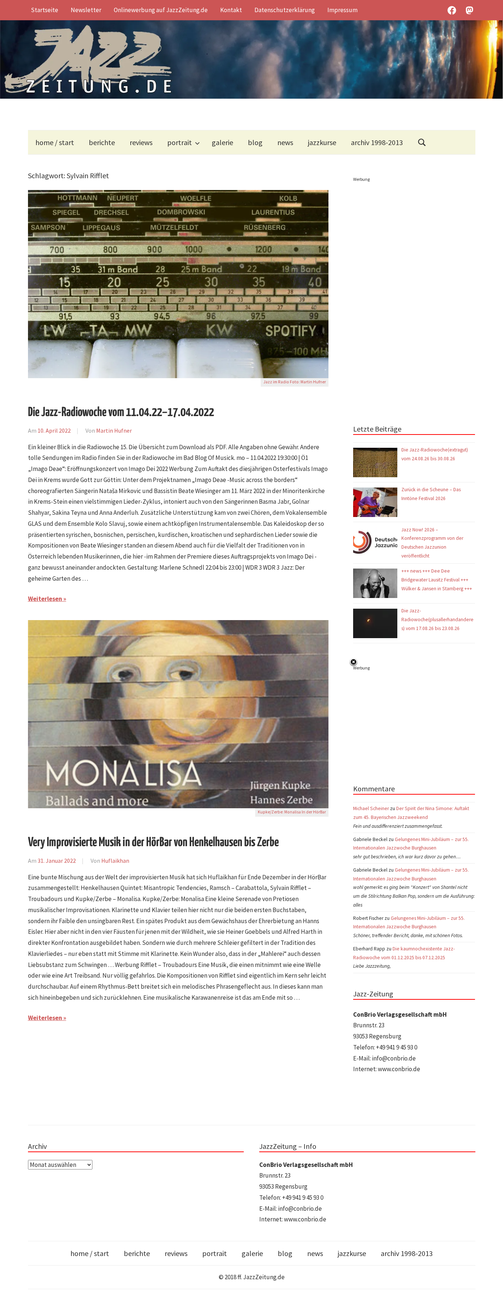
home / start (54, 142)
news (285, 142)
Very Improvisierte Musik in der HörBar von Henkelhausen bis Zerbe (153, 843)
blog (255, 142)
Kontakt (231, 10)
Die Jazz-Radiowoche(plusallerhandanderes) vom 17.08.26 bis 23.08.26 (437, 620)
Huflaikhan (115, 860)
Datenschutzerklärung (284, 10)
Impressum (342, 10)
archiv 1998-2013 (377, 142)
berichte (102, 142)
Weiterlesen (45, 599)
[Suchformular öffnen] (422, 142)
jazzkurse (322, 142)
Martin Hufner (114, 430)
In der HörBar (314, 812)
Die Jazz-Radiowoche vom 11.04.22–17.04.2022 (121, 413)
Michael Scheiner (371, 808)
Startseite (44, 10)
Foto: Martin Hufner (308, 381)
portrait (179, 142)
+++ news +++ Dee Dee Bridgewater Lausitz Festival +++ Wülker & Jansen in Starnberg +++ (436, 580)
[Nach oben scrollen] (490, 1292)
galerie (222, 142)
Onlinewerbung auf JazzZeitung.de (161, 10)
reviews (141, 142)
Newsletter (86, 10)
